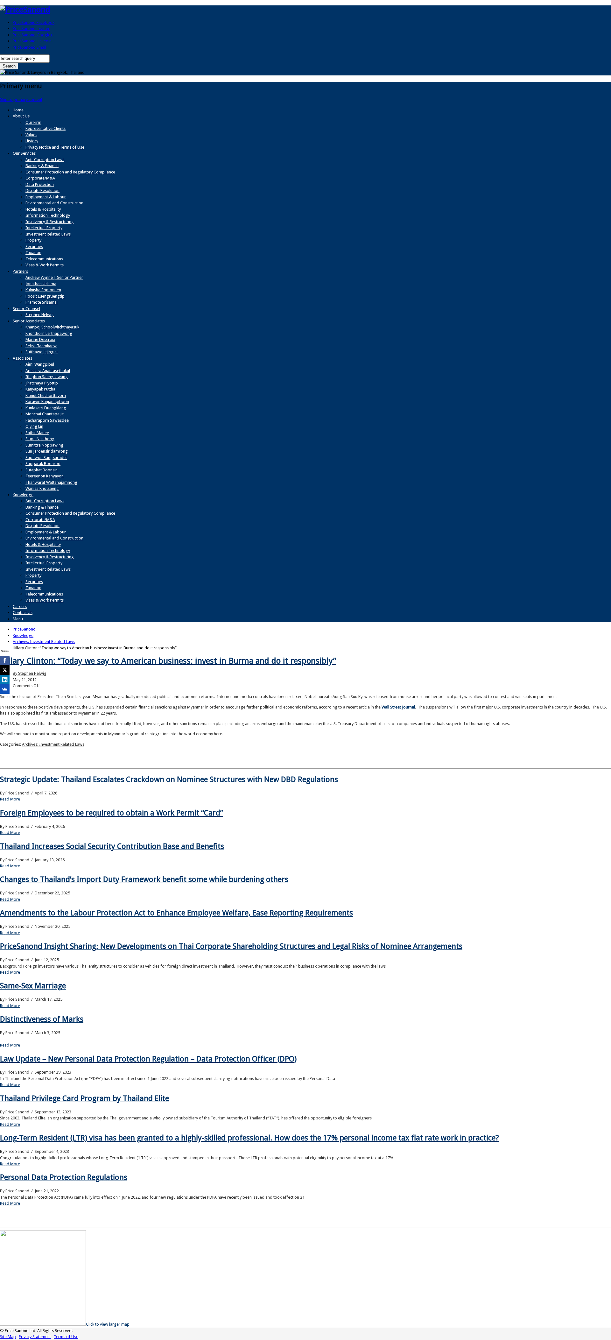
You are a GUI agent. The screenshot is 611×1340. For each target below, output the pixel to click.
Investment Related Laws (48, 234)
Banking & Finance (42, 165)
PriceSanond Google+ (33, 34)
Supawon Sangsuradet (46, 457)
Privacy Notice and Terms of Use (54, 147)
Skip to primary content (21, 99)
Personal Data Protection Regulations (63, 1177)
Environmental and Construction (54, 203)
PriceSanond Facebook (33, 22)
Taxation (33, 252)
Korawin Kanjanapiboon (47, 401)
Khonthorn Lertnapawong (48, 333)
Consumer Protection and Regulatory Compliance (70, 172)
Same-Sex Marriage (33, 985)
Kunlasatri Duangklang (45, 408)
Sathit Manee (37, 432)
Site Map (8, 1336)
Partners (20, 271)
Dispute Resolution (42, 190)
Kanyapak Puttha (40, 389)
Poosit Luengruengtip (45, 296)
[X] (5, 670)
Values (31, 134)
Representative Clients (45, 128)
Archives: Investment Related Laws (53, 744)
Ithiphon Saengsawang (46, 376)
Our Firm (33, 122)
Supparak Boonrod (42, 463)
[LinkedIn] (5, 679)
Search (9, 66)
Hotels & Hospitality (43, 209)
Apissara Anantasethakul (47, 370)
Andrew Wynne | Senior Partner (54, 277)
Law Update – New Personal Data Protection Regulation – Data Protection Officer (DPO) (148, 1058)
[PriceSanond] (25, 9)
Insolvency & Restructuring (49, 221)
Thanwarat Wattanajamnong (51, 482)
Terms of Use (66, 1336)
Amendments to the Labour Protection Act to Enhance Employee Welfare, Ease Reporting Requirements (176, 912)
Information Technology (47, 215)
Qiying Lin (34, 426)
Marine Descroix (40, 339)
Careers (20, 606)
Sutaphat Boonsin (41, 470)
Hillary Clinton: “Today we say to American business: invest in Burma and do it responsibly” (168, 661)
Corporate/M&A (40, 178)
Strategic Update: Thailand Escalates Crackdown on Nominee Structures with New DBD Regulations (169, 779)
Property (33, 240)
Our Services (24, 153)
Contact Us (22, 612)
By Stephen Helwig (29, 673)
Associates (22, 358)
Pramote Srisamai (41, 302)
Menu (18, 619)
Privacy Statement (35, 1336)
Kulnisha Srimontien (43, 289)
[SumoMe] (5, 689)
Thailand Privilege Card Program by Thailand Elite (84, 1098)
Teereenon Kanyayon (44, 476)
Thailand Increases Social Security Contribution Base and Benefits (112, 846)
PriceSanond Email (29, 47)
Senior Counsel (26, 308)
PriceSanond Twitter (31, 28)
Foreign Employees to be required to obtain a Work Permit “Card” (111, 812)
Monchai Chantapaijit (44, 414)
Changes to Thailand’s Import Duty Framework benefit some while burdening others (144, 879)
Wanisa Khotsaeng (42, 488)
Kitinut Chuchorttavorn (45, 395)
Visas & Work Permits (44, 265)
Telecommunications (44, 259)
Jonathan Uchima (40, 283)
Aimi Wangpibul (39, 364)
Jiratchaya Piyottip (41, 383)
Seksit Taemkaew (41, 345)
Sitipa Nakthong (39, 438)
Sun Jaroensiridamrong (46, 451)
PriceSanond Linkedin (32, 41)
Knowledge (23, 494)
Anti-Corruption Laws (44, 159)
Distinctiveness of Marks (41, 1019)
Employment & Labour (45, 196)
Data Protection (39, 184)
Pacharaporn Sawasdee (47, 420)
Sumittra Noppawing (44, 445)
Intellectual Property (43, 227)
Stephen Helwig (39, 314)
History (31, 140)
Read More (10, 799)
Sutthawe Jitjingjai (41, 351)
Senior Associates (29, 321)
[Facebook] (5, 660)
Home (18, 110)
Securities (34, 246)
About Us (21, 116)
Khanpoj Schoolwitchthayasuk (52, 327)
